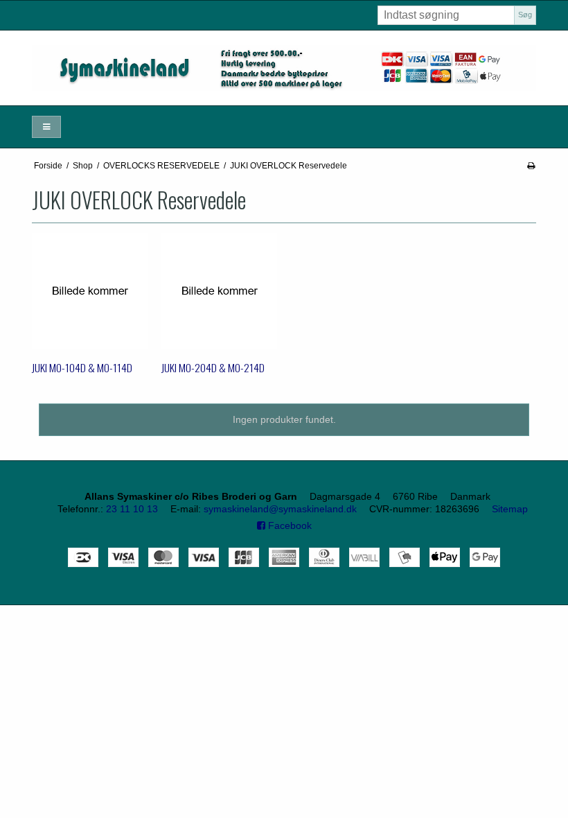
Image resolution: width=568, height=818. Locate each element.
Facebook (288, 525)
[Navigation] (46, 127)
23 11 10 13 (132, 508)
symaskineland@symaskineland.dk (280, 508)
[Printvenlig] (531, 166)
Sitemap (510, 508)
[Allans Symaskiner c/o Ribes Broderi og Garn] (284, 68)
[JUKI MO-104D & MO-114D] (90, 291)
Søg (525, 14)
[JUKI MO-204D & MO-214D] (219, 291)
